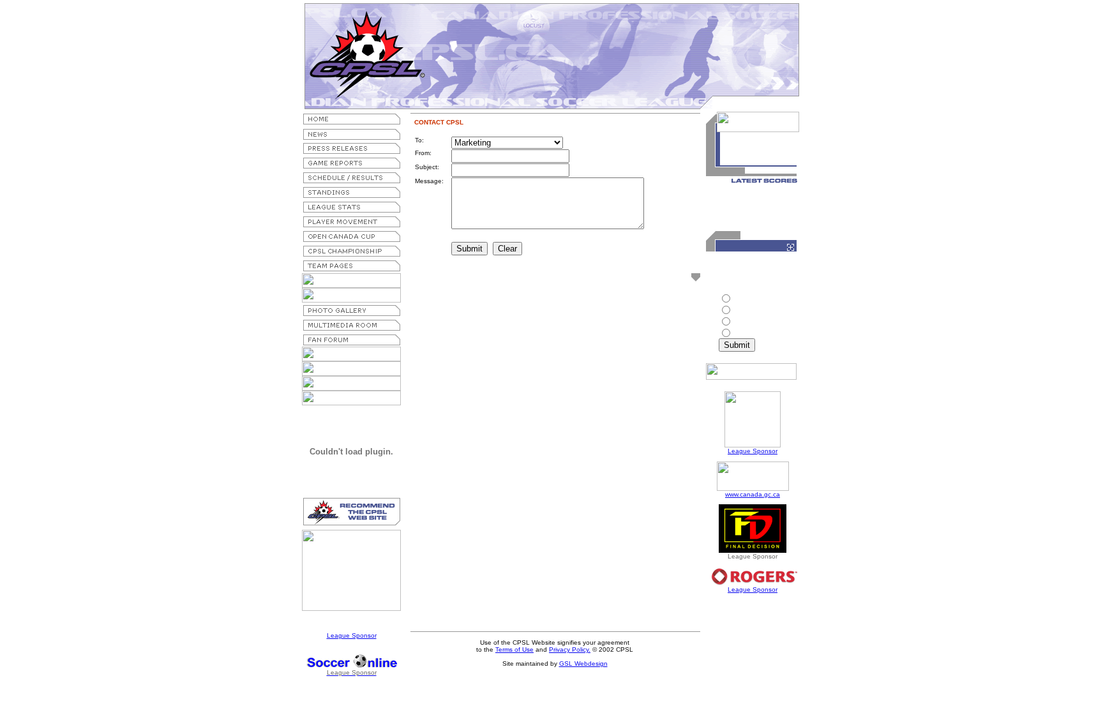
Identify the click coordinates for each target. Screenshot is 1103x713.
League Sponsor (352, 635)
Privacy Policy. (569, 649)
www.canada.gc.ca (752, 494)
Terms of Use (514, 649)
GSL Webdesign (583, 663)
